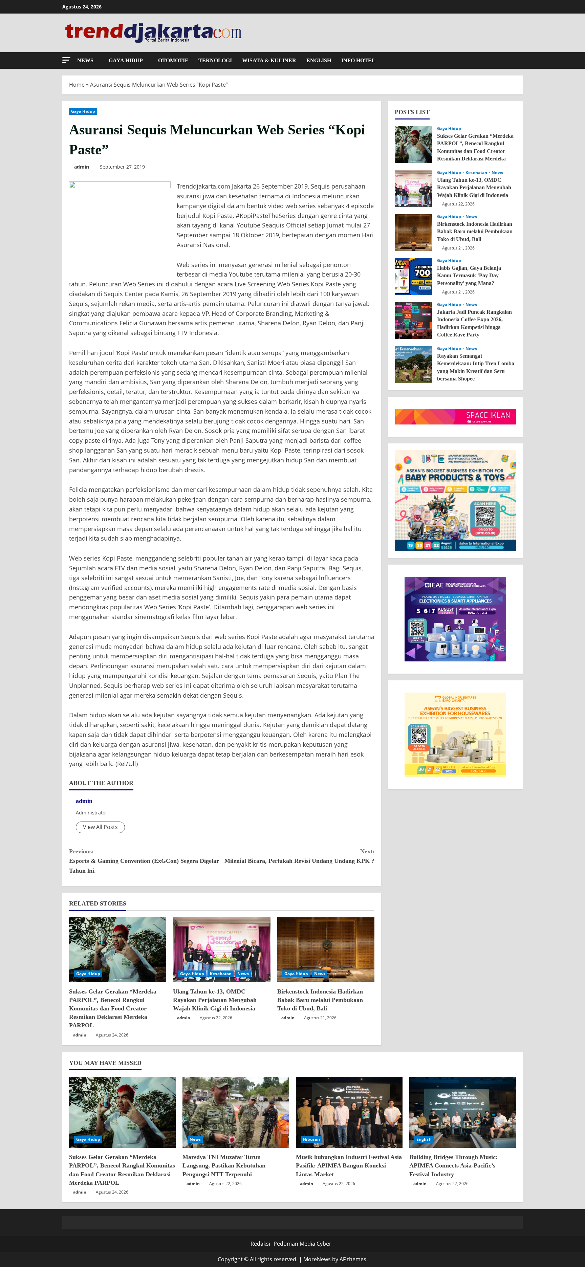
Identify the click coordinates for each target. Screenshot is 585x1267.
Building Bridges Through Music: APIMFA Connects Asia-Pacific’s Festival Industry (453, 1165)
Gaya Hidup (126, 60)
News (85, 60)
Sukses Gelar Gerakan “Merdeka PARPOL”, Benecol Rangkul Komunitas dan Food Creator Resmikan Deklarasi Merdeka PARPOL (112, 1008)
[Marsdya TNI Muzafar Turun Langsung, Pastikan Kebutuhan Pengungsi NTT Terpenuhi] (235, 1112)
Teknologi (215, 60)
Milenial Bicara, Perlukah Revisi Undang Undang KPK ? (299, 856)
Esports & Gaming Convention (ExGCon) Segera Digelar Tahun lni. (144, 861)
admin (81, 166)
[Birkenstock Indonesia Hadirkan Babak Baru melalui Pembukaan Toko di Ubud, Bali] (325, 949)
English (318, 60)
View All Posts (100, 827)
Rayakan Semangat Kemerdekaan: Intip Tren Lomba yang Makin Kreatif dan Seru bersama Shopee (413, 364)
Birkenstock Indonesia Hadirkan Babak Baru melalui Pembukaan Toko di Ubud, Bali (320, 1000)
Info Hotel (358, 60)
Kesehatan (221, 974)
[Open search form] (521, 60)
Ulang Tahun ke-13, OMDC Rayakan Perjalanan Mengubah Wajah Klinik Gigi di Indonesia (215, 1000)
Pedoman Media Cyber (302, 1243)
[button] (66, 60)
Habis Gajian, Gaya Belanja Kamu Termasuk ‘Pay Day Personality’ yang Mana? (413, 276)
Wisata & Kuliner (269, 60)
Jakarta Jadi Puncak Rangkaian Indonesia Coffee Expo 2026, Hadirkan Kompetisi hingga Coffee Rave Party (413, 320)
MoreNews (317, 1259)
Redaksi (260, 1243)
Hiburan (311, 1139)
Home (77, 84)
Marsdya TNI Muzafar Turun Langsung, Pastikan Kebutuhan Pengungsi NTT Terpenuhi (223, 1165)
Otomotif (173, 60)
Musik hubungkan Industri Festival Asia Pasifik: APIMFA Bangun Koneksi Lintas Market (349, 1165)
